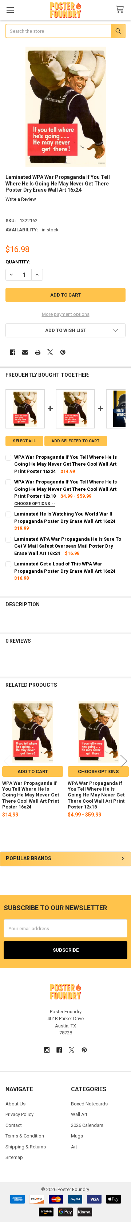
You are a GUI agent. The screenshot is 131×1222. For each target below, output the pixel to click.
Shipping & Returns (25, 1146)
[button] (65, 330)
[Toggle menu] (10, 10)
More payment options (66, 314)
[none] (65, 107)
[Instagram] (46, 1050)
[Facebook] (12, 352)
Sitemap (14, 1157)
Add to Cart (32, 771)
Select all (24, 441)
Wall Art (79, 1114)
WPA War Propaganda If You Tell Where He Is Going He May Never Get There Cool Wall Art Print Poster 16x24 (30, 795)
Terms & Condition (24, 1136)
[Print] (37, 352)
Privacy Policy (19, 1114)
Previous (7, 761)
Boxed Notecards (89, 1104)
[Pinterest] (62, 352)
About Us (15, 1104)
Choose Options (32, 503)
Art (74, 1146)
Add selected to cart (75, 441)
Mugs (77, 1136)
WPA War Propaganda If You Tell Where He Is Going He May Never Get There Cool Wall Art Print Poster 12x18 (96, 795)
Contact (13, 1125)
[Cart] (121, 9)
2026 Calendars (87, 1125)
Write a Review (20, 199)
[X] (50, 352)
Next (123, 761)
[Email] (25, 352)
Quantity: (18, 262)
